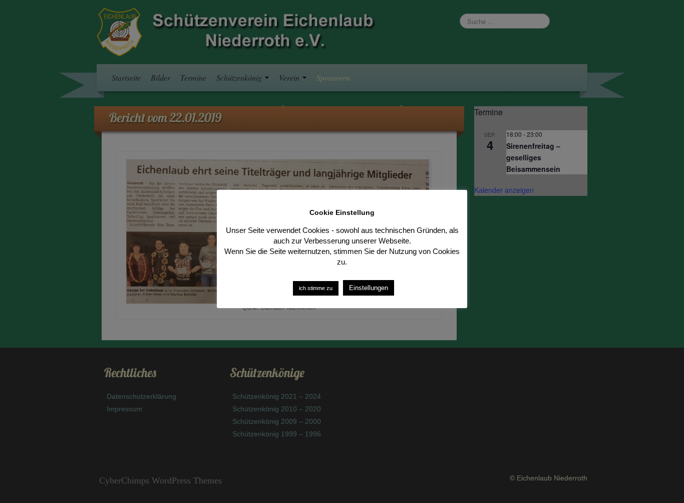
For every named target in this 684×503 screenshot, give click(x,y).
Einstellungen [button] (368, 288)
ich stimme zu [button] (315, 288)
